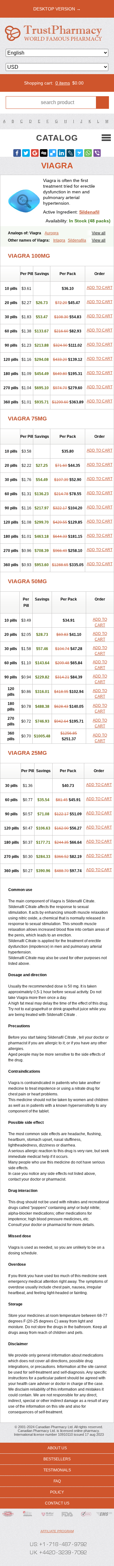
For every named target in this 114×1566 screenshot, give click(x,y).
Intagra (59, 240)
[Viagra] (24, 200)
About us (57, 1448)
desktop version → (57, 8)
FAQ (57, 1481)
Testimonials (57, 1470)
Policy (57, 1492)
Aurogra (52, 233)
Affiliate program (57, 1531)
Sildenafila (77, 240)
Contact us (57, 1503)
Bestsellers (57, 1459)
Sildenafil (89, 211)
